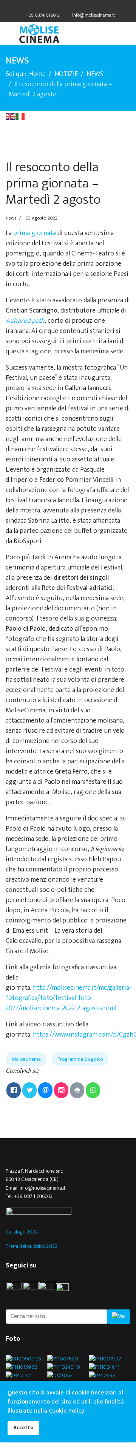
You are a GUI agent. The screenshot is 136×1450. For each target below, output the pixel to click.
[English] (10, 116)
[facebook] (54, 7)
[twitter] (63, 7)
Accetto (23, 1427)
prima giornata (34, 233)
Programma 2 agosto (80, 1059)
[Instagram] (82, 7)
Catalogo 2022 (22, 1231)
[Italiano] (20, 116)
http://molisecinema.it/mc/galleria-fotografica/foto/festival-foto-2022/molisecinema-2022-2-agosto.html (68, 998)
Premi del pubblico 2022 (31, 1246)
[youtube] (66, 1289)
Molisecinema (26, 1059)
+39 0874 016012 (43, 15)
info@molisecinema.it (93, 15)
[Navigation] (9, 33)
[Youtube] (73, 7)
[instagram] (47, 1290)
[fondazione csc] (68, 1211)
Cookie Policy (66, 1411)
